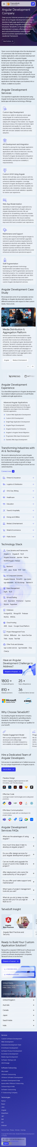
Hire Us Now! (7, 769)
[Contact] (33, 4)
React (3, 1104)
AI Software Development (9, 1048)
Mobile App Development (9, 1057)
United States (8, 983)
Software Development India (10, 1080)
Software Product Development (11, 1051)
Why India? (4, 1071)
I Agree (6, 1143)
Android (3, 1125)
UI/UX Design (5, 1063)
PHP (2, 1119)
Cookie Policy (14, 1141)
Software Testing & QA (8, 1060)
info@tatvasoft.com (12, 974)
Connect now (6, 471)
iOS (2, 1122)
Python (3, 1101)
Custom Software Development (11, 1039)
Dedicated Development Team (11, 1045)
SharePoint (4, 1113)
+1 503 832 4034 (11, 969)
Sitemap (23, 1130)
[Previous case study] (28, 366)
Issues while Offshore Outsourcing (12, 1083)
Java (2, 1107)
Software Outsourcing (8, 1089)
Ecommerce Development (9, 1054)
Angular (3, 1110)
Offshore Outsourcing (8, 1074)
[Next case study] (32, 366)
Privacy (12, 1130)
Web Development (7, 1042)
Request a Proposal (11, 672)
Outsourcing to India (8, 1086)
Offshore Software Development (12, 1077)
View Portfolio (7, 41)
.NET (2, 1116)
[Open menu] (4, 4)
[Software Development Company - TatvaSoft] (13, 3)
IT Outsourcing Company (9, 1093)
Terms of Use (5, 1130)
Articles (17, 1130)
